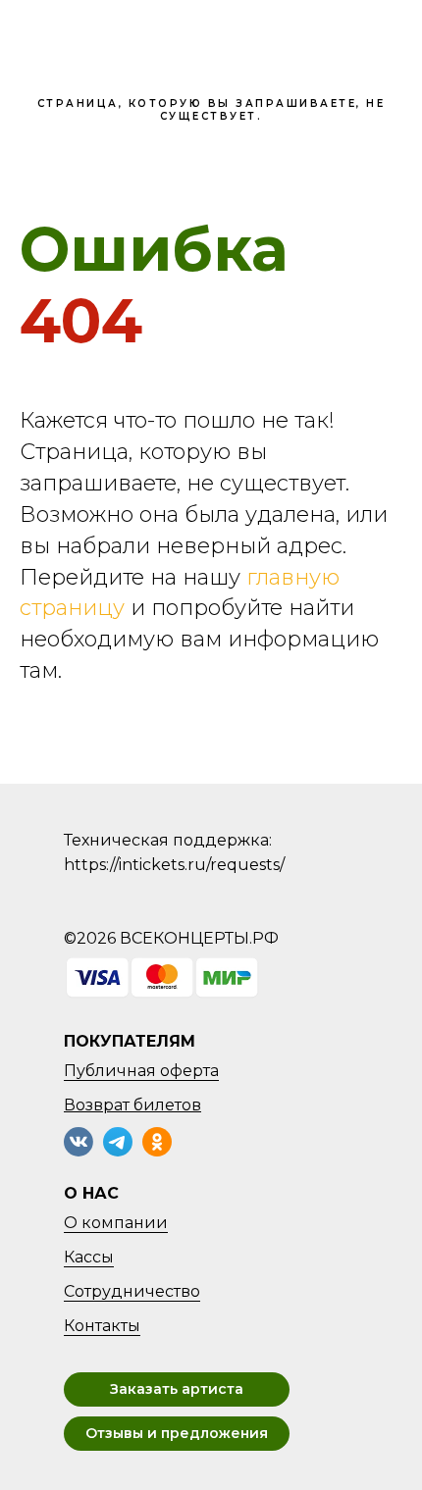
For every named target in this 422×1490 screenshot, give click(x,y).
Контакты (102, 1325)
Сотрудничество (132, 1291)
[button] (177, 1389)
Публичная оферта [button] (141, 1070)
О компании (116, 1222)
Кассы (89, 1257)
